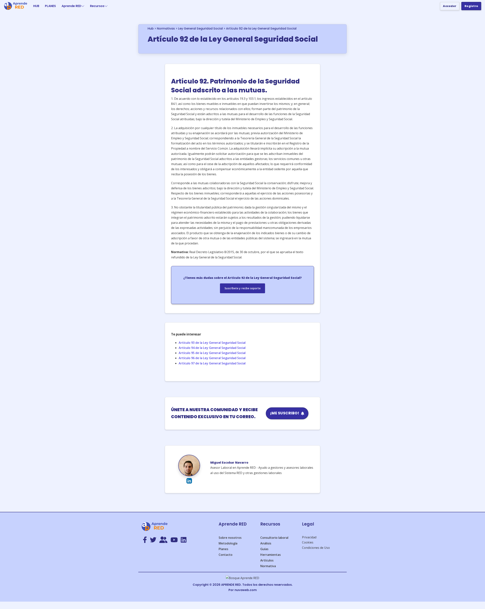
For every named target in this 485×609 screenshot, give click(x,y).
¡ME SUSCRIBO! (284, 413)
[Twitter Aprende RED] (153, 540)
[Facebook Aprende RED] (144, 540)
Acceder (449, 6)
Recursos (97, 6)
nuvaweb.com (246, 590)
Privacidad (309, 537)
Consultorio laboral (274, 538)
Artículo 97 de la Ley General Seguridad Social (212, 363)
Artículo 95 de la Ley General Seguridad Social (212, 353)
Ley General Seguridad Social (200, 28)
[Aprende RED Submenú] (82, 6)
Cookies (307, 542)
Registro (471, 6)
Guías (264, 549)
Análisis (265, 543)
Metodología (228, 543)
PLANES (50, 6)
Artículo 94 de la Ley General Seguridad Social (212, 348)
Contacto (225, 555)
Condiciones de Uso (316, 548)
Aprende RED (71, 6)
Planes (223, 549)
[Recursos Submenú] (106, 6)
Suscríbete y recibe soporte (242, 288)
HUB (36, 6)
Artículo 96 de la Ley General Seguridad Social (212, 358)
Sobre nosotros (230, 538)
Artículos (267, 560)
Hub (151, 28)
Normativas (166, 28)
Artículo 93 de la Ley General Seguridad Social (212, 343)
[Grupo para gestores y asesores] (163, 540)
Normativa (268, 566)
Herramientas (270, 555)
